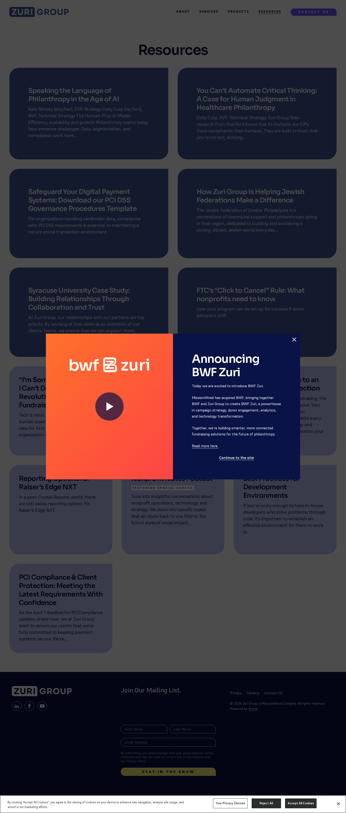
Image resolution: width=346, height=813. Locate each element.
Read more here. (205, 445)
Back (291, 329)
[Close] (338, 803)
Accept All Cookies (301, 803)
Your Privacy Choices (230, 803)
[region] (173, 804)
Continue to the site (236, 457)
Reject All (266, 803)
